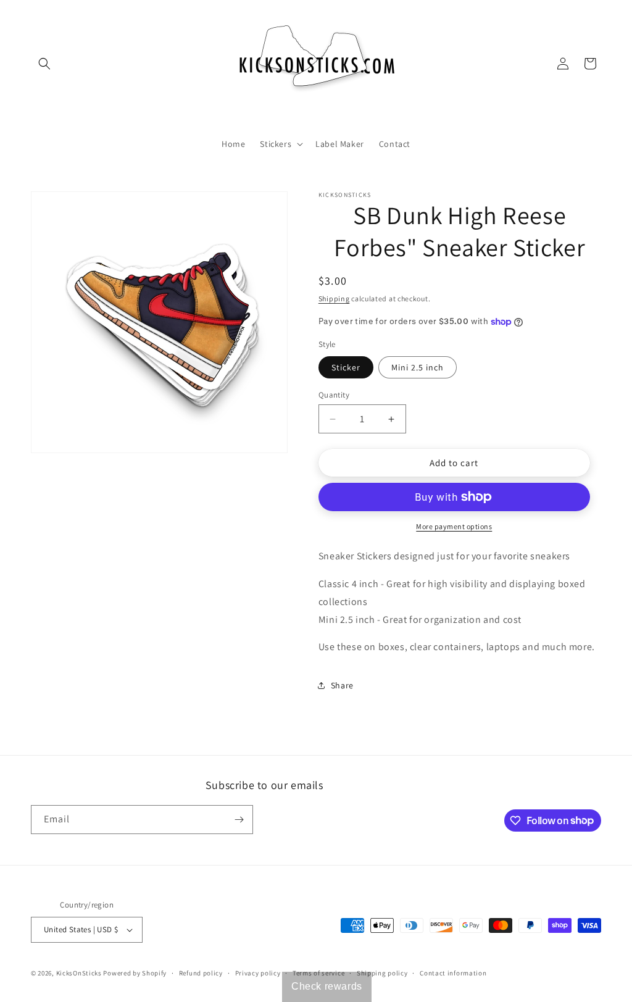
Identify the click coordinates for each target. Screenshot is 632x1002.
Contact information (453, 973)
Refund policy (201, 973)
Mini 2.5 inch (417, 367)
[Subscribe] (238, 819)
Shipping (334, 298)
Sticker (345, 367)
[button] (44, 63)
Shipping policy (382, 973)
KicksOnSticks (79, 973)
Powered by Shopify (135, 973)
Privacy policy (258, 973)
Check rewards (326, 986)
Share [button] (342, 685)
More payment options (454, 526)
